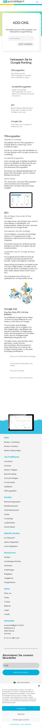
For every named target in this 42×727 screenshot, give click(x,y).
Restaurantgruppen (12, 502)
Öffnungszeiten (10, 491)
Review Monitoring (11, 442)
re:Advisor (8, 461)
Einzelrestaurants (11, 506)
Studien (7, 557)
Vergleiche (8, 578)
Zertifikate (8, 487)
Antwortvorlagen (11, 478)
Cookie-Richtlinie (14, 724)
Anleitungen (9, 570)
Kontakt (10, 645)
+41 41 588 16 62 (12, 638)
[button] (39, 686)
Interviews (8, 565)
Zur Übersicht (9, 538)
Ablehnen (21, 714)
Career (7, 602)
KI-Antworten (9, 482)
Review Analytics (11, 446)
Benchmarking (10, 474)
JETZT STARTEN (25, 44)
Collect (21, 390)
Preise (6, 597)
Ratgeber (8, 574)
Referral (7, 606)
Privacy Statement (25, 724)
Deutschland (9, 527)
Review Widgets (10, 470)
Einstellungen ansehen (21, 720)
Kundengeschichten (12, 561)
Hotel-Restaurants (11, 510)
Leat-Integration (11, 546)
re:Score (7, 466)
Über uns (7, 593)
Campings (8, 518)
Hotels (6, 514)
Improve (21, 397)
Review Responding (12, 450)
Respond (21, 405)
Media (7, 614)
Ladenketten (9, 523)
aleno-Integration (11, 542)
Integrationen (9, 582)
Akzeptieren (21, 708)
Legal (6, 610)
